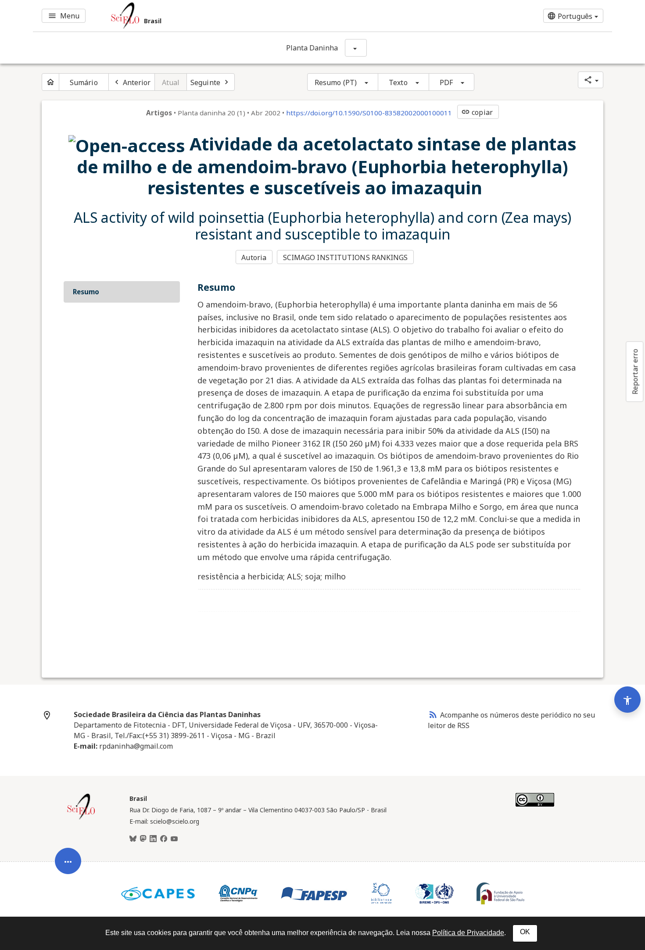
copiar (477, 112)
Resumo (86, 291)
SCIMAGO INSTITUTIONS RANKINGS (345, 257)
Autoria (253, 257)
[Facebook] (163, 839)
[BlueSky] (132, 839)
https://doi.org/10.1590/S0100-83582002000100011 (369, 112)
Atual (171, 82)
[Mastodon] (143, 839)
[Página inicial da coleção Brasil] (81, 818)
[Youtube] (174, 839)
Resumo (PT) (336, 82)
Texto (398, 82)
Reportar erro (635, 371)
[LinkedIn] (153, 839)
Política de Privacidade (468, 932)
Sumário (84, 82)
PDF (446, 82)
